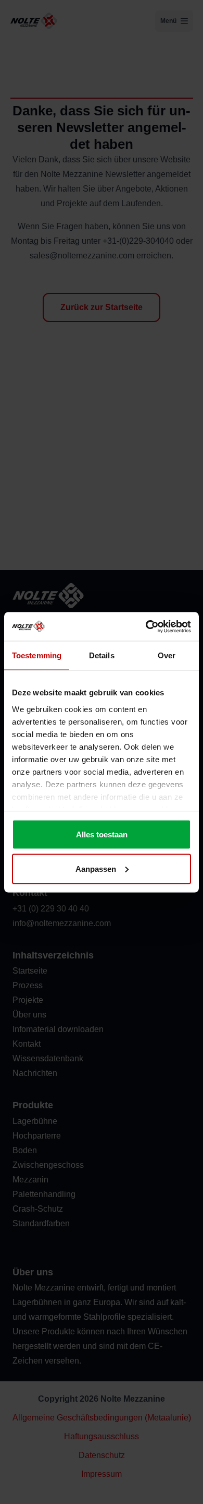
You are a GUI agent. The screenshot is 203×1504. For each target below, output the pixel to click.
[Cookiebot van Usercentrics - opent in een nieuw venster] (146, 626)
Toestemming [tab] (36, 655)
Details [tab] (102, 655)
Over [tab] (166, 655)
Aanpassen (95, 868)
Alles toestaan (102, 834)
